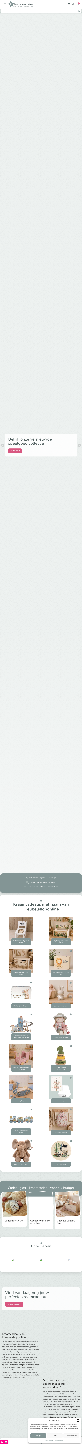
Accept (38, 1435)
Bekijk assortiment (14, 1304)
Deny (54, 1435)
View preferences (71, 1435)
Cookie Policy (49, 1440)
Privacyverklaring (58, 1440)
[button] (78, 1420)
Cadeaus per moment (18, 451)
